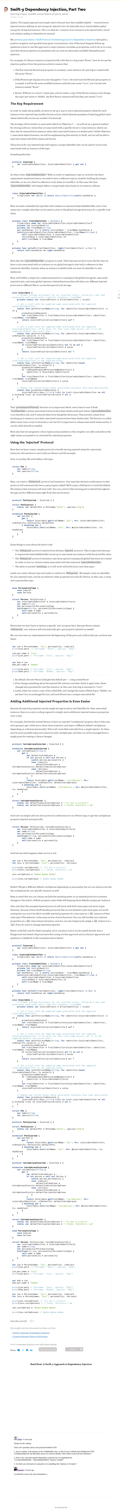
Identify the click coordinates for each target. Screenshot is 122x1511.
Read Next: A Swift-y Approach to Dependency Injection (61, 1364)
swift (41, 1344)
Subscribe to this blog (48, 1349)
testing (46, 1344)
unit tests (53, 1344)
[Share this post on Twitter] (23, 1350)
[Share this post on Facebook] (27, 1350)
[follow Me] (119, 290)
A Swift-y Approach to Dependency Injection (30, 1332)
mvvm (36, 1344)
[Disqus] (61, 1401)
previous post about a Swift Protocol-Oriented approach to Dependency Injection (55, 39)
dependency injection (26, 1344)
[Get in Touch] (119, 298)
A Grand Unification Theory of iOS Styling (30, 1336)
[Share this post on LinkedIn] (31, 1350)
